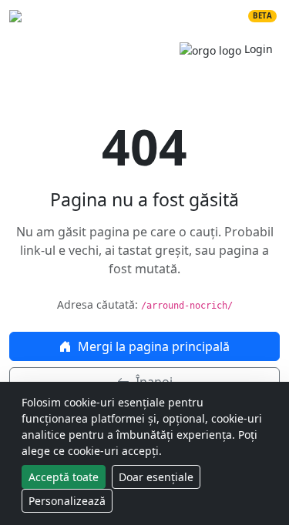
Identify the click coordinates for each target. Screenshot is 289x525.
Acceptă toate (64, 477)
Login (257, 49)
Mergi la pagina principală (152, 346)
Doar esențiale (156, 477)
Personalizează (67, 500)
